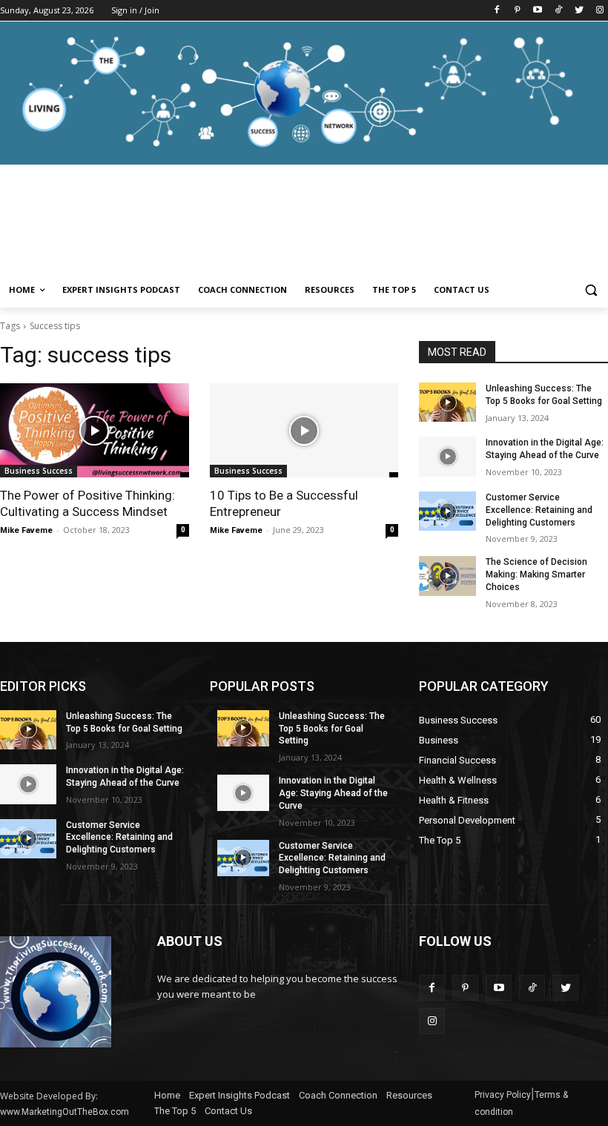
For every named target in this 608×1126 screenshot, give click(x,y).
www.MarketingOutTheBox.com (64, 1112)
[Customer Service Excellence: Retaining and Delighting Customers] (447, 511)
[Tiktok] (558, 10)
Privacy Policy (503, 1095)
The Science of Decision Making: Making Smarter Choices (536, 574)
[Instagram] (599, 10)
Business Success (38, 471)
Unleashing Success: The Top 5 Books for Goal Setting (332, 728)
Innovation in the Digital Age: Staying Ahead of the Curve (333, 793)
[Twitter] (578, 10)
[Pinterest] (517, 10)
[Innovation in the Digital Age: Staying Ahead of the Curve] (447, 456)
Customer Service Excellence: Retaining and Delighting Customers (539, 510)
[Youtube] (537, 10)
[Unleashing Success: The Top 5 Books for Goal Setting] (447, 402)
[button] (590, 290)
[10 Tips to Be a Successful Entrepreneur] (304, 430)
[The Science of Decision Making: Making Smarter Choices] (447, 575)
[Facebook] (496, 10)
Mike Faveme (26, 530)
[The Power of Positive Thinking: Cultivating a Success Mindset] (94, 430)
